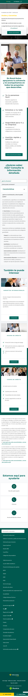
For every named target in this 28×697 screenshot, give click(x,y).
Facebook (3, 654)
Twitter (3, 658)
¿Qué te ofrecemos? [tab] (6, 181)
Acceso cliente (21, 694)
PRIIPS (4, 573)
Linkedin (3, 661)
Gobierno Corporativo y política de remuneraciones (14, 538)
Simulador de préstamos (8, 632)
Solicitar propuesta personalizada (13, 154)
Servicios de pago (7, 583)
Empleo (4, 622)
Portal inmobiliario (7, 619)
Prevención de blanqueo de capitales (11, 567)
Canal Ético (5, 552)
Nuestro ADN (6, 548)
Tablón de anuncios (7, 560)
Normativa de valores (8, 587)
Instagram (3, 664)
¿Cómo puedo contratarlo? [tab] (8, 184)
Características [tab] (8, 189)
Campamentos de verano (8, 629)
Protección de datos (21, 680)
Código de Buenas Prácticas (9, 597)
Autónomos (16, 1)
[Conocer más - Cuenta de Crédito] (14, 371)
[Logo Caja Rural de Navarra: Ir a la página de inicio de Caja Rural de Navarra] (8, 1)
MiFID (4, 570)
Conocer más (14, 317)
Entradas (5, 625)
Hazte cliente (8, 694)
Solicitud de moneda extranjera (10, 649)
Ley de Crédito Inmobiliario (9, 563)
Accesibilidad (6, 594)
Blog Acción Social (7, 612)
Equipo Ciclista (6, 615)
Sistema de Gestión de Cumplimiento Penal (12, 590)
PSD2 (4, 580)
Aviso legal (4, 680)
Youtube (3, 668)
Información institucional (8, 535)
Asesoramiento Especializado (9, 639)
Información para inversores (9, 542)
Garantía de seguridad (8, 605)
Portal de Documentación (8, 600)
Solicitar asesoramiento (14, 32)
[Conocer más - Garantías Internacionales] (14, 282)
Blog (4, 609)
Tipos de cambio (14, 683)
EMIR (4, 577)
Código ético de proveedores (9, 555)
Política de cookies (12, 680)
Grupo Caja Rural (7, 545)
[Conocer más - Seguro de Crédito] (14, 327)
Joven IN (5, 646)
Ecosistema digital (7, 635)
